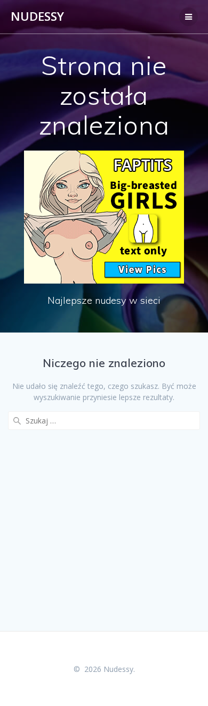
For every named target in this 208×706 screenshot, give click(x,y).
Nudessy (37, 16)
